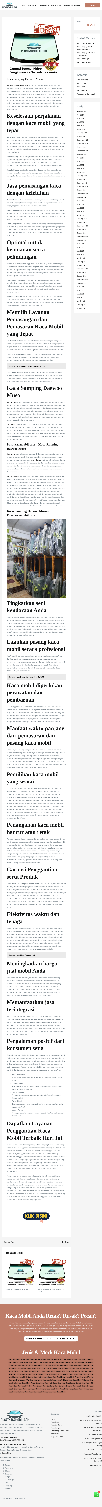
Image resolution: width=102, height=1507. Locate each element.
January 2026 (81, 136)
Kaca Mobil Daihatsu (47, 1362)
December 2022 (82, 269)
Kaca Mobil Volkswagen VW (19, 1380)
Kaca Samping (82, 90)
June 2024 (80, 204)
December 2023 (82, 226)
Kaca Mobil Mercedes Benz (30, 1371)
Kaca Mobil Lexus (82, 1368)
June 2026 (80, 118)
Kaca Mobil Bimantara (29, 1359)
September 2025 (83, 151)
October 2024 (81, 190)
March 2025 (81, 172)
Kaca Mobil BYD (57, 1359)
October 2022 (81, 276)
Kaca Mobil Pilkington (81, 1380)
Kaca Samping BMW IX (85, 62)
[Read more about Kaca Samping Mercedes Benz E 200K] (52, 1272)
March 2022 (81, 301)
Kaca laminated (12, 476)
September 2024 (83, 194)
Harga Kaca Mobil (75, 1389)
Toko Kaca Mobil (62, 1389)
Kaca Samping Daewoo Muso (18, 85)
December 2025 (82, 140)
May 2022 (80, 294)
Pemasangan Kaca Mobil (86, 94)
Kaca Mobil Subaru (26, 1377)
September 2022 (83, 279)
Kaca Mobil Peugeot (52, 1374)
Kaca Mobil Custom (25, 1386)
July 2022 (80, 287)
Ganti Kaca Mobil (20, 1389)
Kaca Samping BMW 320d (17, 1289)
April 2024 (80, 211)
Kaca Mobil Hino (53, 1365)
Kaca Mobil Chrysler (16, 1362)
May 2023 (80, 251)
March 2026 (81, 129)
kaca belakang (36, 460)
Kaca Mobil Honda (67, 1365)
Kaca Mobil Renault (81, 1374)
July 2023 (80, 244)
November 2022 (82, 272)
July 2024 (80, 201)
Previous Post (8, 1242)
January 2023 (81, 265)
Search (79, 21)
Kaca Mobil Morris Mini (75, 1371)
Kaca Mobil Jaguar (24, 1368)
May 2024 (80, 208)
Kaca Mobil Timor (72, 1377)
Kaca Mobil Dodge (77, 1362)
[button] (92, 5)
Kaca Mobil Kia (51, 1368)
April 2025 (80, 169)
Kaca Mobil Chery (70, 1359)
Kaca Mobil (81, 87)
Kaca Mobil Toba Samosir (93, 1454)
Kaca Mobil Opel (37, 1374)
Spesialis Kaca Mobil (20, 1392)
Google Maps (6, 1453)
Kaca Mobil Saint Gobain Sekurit (69, 1383)
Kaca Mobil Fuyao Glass (31, 1383)
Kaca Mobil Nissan (24, 1374)
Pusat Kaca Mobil (35, 1392)
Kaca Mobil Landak (95, 1450)
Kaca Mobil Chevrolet (85, 1359)
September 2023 (83, 237)
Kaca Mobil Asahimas (65, 1380)
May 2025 (80, 165)
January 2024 (81, 222)
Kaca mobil (11, 402)
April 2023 (80, 254)
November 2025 (82, 143)
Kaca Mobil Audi (14, 1359)
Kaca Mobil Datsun (63, 1362)
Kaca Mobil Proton (66, 1374)
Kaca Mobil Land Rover (66, 1368)
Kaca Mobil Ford (27, 1365)
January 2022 (81, 308)
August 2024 (81, 197)
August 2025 (81, 154)
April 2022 (80, 297)
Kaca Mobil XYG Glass (48, 1383)
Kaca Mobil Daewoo (31, 1362)
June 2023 (80, 247)
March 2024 (81, 215)
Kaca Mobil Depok (83, 59)
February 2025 (82, 176)
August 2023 (81, 240)
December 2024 (82, 183)
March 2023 (81, 258)
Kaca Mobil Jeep (38, 1368)
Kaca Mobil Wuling (49, 1380)
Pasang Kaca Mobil (47, 1389)
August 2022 (81, 283)
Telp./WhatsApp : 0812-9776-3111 (12, 1440)
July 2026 (80, 115)
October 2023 (81, 233)
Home (53, 1419)
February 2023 (82, 262)
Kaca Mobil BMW (44, 1359)
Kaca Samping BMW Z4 (85, 43)
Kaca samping (12, 454)
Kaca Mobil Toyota (86, 1377)
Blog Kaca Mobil (57, 1437)
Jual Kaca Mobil (33, 1389)
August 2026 (81, 111)
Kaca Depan (81, 83)
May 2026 (80, 122)
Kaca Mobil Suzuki (40, 1377)
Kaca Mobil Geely (40, 1365)
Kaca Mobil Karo (96, 1465)
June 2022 (80, 290)
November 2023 (82, 229)
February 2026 (82, 133)
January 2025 (81, 179)
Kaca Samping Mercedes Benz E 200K (51, 1290)
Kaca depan (11, 424)
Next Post (66, 1242)
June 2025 (80, 161)
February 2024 (82, 219)
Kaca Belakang (82, 80)
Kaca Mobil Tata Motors (56, 1377)
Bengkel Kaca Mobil (73, 1386)
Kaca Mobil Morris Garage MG (53, 1371)
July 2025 (80, 158)
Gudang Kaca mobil (49, 1392)
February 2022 (82, 305)
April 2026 (80, 126)
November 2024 (82, 186)
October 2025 (81, 147)
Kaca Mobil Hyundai (81, 1365)
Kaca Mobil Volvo (36, 1380)
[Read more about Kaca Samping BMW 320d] (20, 1272)
